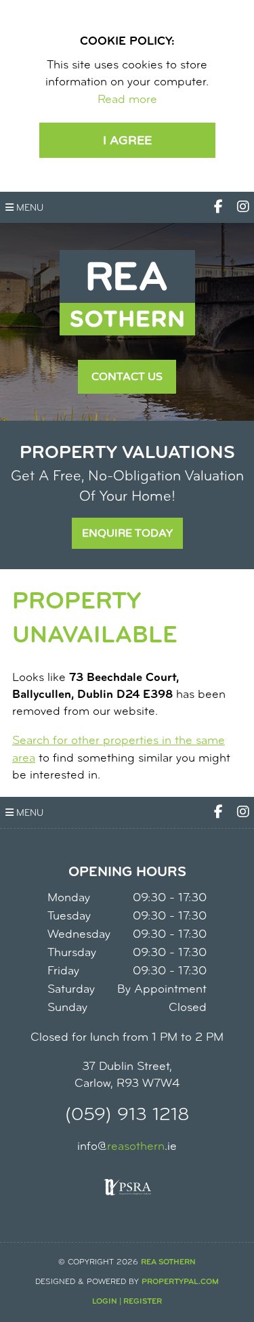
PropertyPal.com (180, 1282)
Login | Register (127, 1302)
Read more (127, 100)
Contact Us (127, 377)
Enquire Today (127, 533)
